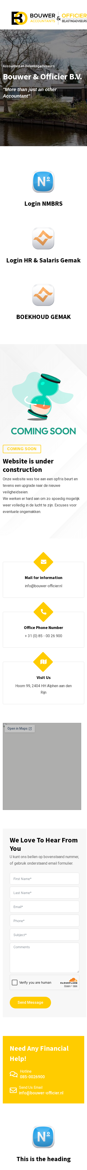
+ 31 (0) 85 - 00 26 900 (43, 636)
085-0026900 (32, 1076)
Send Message (30, 1002)
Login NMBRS (43, 203)
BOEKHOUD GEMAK (43, 316)
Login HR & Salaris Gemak (43, 260)
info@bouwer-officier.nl (43, 586)
